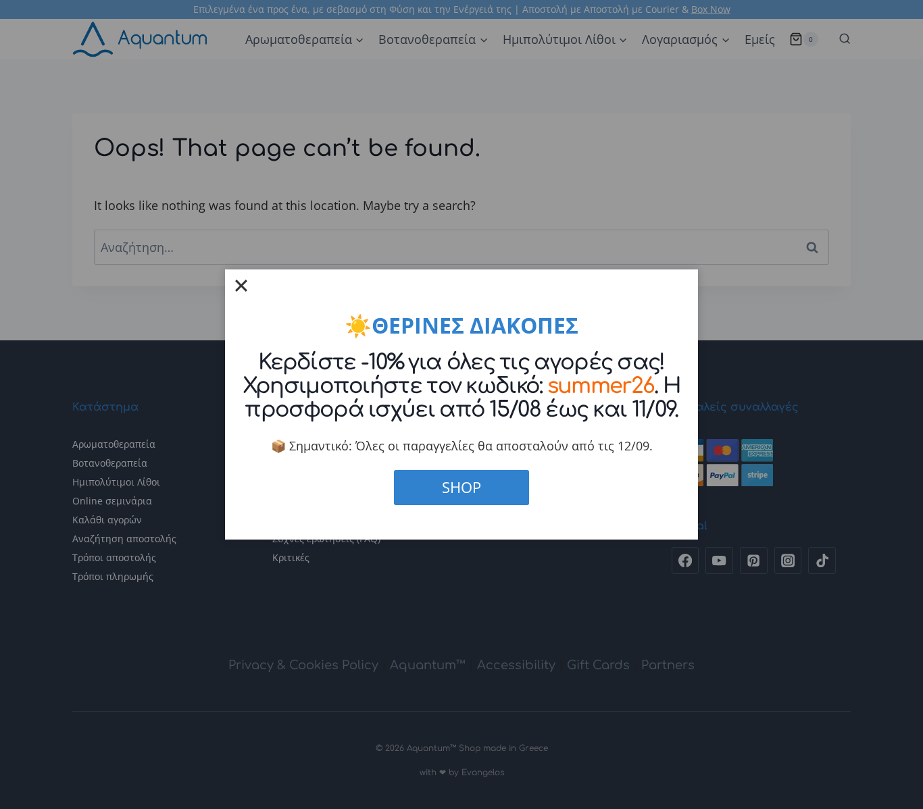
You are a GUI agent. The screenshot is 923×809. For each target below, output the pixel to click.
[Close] (241, 285)
